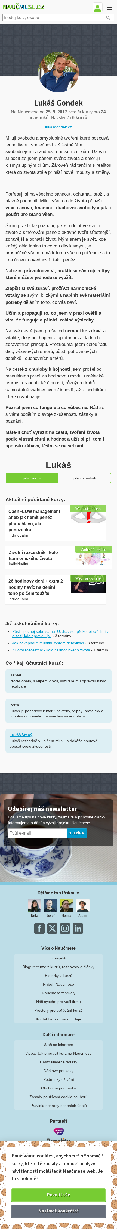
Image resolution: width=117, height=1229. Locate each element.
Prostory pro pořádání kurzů (58, 1010)
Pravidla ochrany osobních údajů (58, 1105)
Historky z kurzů (58, 975)
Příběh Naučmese (58, 984)
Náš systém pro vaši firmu (58, 1001)
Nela (34, 916)
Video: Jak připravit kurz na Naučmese (58, 1053)
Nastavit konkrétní (58, 1211)
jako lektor (32, 478)
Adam (82, 916)
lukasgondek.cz (58, 127)
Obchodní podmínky (58, 1088)
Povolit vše (58, 1195)
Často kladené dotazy (58, 1062)
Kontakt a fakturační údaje (58, 1019)
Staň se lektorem (58, 1044)
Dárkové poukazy (58, 1071)
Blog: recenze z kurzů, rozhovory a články (58, 967)
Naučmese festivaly (58, 993)
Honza (66, 916)
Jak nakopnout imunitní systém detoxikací (48, 643)
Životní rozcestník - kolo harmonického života (51, 650)
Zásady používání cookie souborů (58, 1097)
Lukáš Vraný (21, 735)
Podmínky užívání (58, 1079)
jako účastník (84, 478)
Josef (51, 916)
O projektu (58, 958)
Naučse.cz (23, 7)
